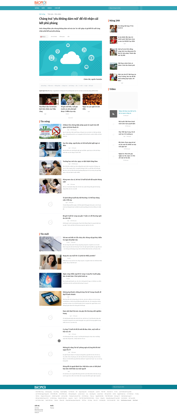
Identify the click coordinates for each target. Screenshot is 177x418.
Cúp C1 (75, 398)
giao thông (56, 391)
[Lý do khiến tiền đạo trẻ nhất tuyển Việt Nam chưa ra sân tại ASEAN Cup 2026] (113, 40)
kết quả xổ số (108, 394)
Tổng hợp (52, 407)
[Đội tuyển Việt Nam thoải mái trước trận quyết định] (113, 124)
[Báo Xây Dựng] (65, 352)
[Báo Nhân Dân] (64, 129)
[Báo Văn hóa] (64, 297)
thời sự (37, 396)
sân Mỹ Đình (124, 398)
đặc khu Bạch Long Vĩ (126, 396)
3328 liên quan (73, 220)
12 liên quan (125, 115)
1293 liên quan (127, 148)
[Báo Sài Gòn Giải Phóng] (120, 160)
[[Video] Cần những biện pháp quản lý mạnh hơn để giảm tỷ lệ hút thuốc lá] (50, 131)
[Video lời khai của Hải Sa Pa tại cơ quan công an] (113, 114)
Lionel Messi (100, 394)
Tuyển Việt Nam (49, 400)
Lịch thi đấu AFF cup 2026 (125, 391)
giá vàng (90, 400)
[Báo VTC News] (120, 30)
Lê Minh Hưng (53, 398)
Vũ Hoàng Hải (91, 391)
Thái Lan (92, 396)
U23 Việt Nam (85, 396)
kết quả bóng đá (72, 394)
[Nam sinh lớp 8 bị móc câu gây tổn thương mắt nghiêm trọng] (50, 317)
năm (118, 400)
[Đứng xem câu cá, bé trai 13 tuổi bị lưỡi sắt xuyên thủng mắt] (50, 185)
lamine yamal (81, 394)
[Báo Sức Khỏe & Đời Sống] (64, 258)
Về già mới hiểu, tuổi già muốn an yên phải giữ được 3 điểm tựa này (69, 109)
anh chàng (71, 85)
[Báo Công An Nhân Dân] (65, 316)
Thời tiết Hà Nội (109, 396)
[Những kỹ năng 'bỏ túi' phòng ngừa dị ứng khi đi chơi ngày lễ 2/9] (50, 353)
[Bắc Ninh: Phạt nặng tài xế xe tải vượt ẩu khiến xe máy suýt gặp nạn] (113, 145)
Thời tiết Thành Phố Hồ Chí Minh (86, 398)
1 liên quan (62, 36)
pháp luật (62, 400)
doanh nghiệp (63, 391)
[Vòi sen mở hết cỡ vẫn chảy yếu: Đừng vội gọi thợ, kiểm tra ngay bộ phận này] (50, 243)
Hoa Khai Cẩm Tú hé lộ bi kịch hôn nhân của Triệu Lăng (47, 109)
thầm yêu (50, 85)
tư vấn (81, 85)
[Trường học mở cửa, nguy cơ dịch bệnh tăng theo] (50, 167)
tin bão (137, 394)
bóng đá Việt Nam (62, 398)
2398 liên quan (75, 163)
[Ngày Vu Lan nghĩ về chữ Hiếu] (92, 99)
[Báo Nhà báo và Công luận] (65, 164)
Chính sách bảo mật (39, 411)
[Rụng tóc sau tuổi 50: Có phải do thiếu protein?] (50, 262)
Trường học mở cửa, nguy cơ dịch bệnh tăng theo (80, 161)
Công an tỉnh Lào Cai (45, 396)
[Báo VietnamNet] (64, 184)
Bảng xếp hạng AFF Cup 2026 (113, 398)
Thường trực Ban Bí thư (74, 396)
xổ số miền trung (40, 391)
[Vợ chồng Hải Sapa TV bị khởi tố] (113, 28)
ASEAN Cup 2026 (56, 396)
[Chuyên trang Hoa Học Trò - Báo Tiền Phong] (119, 83)
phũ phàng (43, 85)
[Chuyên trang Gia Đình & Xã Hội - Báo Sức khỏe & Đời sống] (63, 114)
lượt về (97, 391)
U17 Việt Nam (130, 394)
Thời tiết (103, 391)
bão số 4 (96, 400)
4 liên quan (73, 352)
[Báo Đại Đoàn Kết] (85, 111)
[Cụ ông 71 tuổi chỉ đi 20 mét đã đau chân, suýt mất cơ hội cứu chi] (50, 335)
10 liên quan (125, 160)
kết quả (91, 85)
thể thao (84, 400)
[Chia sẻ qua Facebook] (40, 79)
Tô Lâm (97, 398)
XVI (76, 391)
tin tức (116, 391)
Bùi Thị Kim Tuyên (40, 400)
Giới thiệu (37, 407)
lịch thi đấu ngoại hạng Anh (42, 394)
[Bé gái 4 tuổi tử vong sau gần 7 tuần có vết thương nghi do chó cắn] (50, 222)
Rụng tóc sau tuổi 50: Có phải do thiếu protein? (79, 256)
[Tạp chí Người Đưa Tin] (42, 37)
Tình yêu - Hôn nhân (54, 14)
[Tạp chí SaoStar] (41, 114)
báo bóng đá (93, 394)
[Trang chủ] (40, 3)
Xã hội (114, 394)
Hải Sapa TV (117, 396)
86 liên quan (128, 126)
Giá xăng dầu (102, 400)
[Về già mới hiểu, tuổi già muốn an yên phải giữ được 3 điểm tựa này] (70, 99)
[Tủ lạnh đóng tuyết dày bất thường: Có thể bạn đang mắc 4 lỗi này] (50, 204)
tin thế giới (71, 391)
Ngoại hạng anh (82, 391)
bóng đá (103, 398)
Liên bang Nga (48, 391)
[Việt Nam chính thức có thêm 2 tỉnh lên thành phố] (113, 66)
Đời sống (42, 14)
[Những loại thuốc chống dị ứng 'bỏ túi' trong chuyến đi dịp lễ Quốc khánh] (50, 298)
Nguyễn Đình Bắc (99, 396)
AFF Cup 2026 (132, 398)
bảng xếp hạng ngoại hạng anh (73, 400)
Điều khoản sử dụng (39, 409)
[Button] (141, 8)
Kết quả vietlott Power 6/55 (42, 398)
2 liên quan (74, 148)
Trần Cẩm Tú (110, 391)
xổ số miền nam (63, 394)
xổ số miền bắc (54, 394)
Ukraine (56, 400)
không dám (57, 85)
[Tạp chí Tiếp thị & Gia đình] (63, 202)
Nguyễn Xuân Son (121, 394)
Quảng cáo (37, 412)
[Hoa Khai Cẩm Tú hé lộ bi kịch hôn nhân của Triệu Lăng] (49, 99)
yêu (77, 85)
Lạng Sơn (70, 398)
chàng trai (64, 85)
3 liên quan (128, 136)
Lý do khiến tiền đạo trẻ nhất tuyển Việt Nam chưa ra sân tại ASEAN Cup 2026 (126, 39)
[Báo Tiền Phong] (120, 57)
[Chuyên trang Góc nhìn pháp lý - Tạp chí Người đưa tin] (64, 242)
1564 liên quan (73, 129)
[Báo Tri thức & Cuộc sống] (65, 148)
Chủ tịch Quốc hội (111, 400)
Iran (87, 394)
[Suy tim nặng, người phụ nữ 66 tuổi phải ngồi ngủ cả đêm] (50, 149)
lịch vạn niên (64, 396)
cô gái (85, 85)
